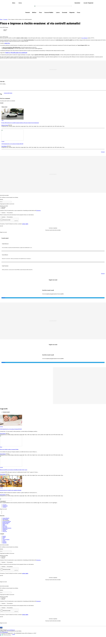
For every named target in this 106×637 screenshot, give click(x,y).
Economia (64, 12)
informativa (38, 210)
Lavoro (58, 12)
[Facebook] (49, 283)
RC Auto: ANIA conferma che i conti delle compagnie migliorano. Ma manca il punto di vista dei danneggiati (20, 122)
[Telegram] (57, 283)
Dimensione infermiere (6, 528)
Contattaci (4, 506)
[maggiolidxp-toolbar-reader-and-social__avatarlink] (2, 30)
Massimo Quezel (4, 125)
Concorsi (3, 208)
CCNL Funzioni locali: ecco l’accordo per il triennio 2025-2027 (12, 143)
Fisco (40, 12)
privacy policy (25, 223)
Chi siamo (4, 504)
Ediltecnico (4, 525)
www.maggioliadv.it (4, 632)
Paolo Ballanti (4, 146)
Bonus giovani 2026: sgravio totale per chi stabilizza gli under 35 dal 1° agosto (13, 469)
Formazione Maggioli (6, 521)
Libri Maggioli (5, 519)
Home (1, 19)
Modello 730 (40, 15)
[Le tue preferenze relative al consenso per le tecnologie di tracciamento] (6, 635)
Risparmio (72, 12)
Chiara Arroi (5, 29)
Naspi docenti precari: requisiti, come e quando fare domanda (10, 490)
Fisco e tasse (4, 526)
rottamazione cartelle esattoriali (69, 15)
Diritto (3, 524)
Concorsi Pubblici (48, 12)
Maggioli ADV (5, 523)
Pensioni (27, 12)
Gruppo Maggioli (5, 518)
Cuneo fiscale (56, 15)
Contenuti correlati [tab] (6, 412)
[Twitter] (53, 283)
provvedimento (84, 37)
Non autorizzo (10, 212)
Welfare (34, 12)
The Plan (4, 530)
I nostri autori (5, 505)
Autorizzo (3, 212)
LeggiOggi (3, 207)
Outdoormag (4, 529)
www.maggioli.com (11, 629)
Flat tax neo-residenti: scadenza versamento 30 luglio (9, 449)
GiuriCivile (4, 531)
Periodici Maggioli (6, 522)
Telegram (3, 297)
